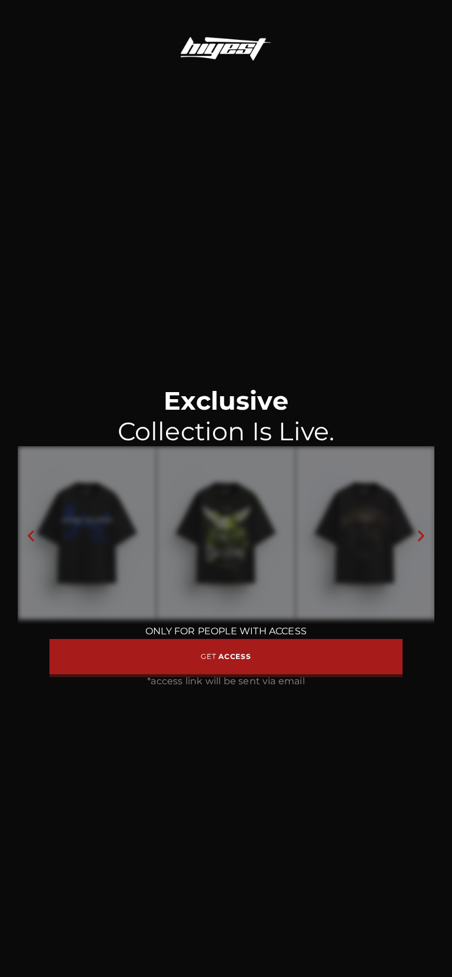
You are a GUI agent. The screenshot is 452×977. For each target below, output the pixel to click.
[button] (31, 535)
